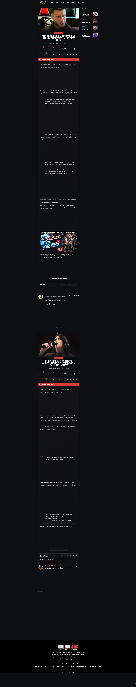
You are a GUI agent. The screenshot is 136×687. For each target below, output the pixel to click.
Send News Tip (38, 666)
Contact (71, 666)
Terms (99, 666)
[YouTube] (68, 54)
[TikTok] (81, 663)
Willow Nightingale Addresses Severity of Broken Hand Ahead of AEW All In (86, 36)
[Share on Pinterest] (70, 285)
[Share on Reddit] (73, 285)
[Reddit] (76, 54)
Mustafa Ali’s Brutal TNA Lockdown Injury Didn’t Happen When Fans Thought (86, 22)
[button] (86, 2)
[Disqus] (58, 609)
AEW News (59, 32)
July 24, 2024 (69, 521)
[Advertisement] (48, 150)
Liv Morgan (42, 559)
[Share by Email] (76, 285)
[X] (56, 54)
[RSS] (84, 663)
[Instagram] (70, 54)
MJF (40, 289)
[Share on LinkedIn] (68, 285)
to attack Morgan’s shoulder (67, 421)
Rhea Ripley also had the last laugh (47, 482)
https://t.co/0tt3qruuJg (51, 518)
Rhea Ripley (50, 559)
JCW (77, 2)
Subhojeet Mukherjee (52, 368)
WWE (57, 2)
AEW (62, 2)
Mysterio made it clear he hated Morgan (48, 484)
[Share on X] (65, 285)
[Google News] (59, 54)
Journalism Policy (81, 666)
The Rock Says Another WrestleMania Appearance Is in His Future (86, 29)
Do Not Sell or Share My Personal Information (68, 672)
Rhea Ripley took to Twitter (46, 424)
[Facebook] (53, 54)
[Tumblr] (70, 663)
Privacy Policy (92, 666)
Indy (82, 2)
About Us (64, 666)
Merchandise (56, 666)
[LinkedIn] (62, 54)
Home (51, 2)
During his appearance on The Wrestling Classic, (51, 90)
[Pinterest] (65, 54)
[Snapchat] (73, 54)
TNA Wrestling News (85, 19)
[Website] (69, 295)
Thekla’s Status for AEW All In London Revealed (86, 15)
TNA (67, 2)
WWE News (59, 357)
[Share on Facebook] (62, 285)
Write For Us (47, 666)
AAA (72, 2)
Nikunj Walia (52, 43)
